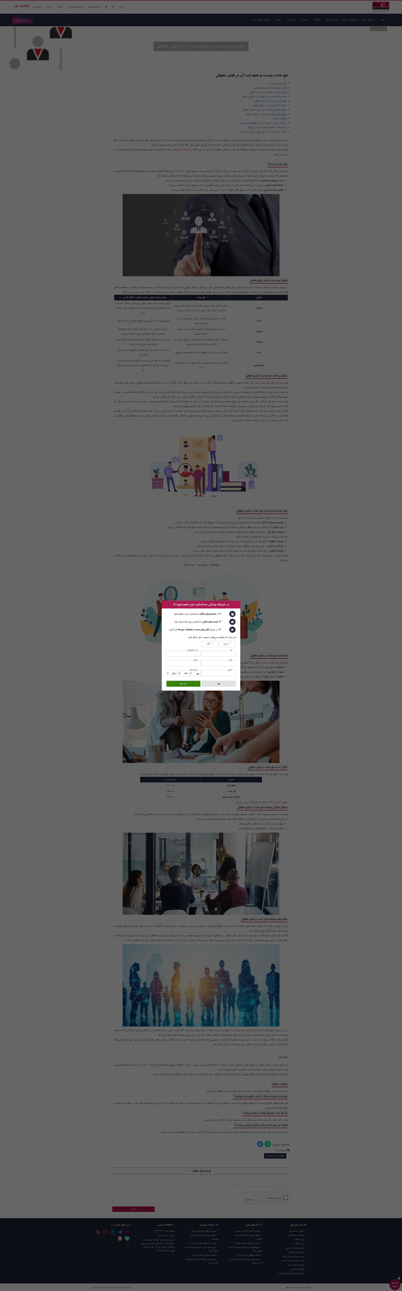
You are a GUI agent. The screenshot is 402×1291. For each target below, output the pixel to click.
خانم (225, 644)
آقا (208, 644)
